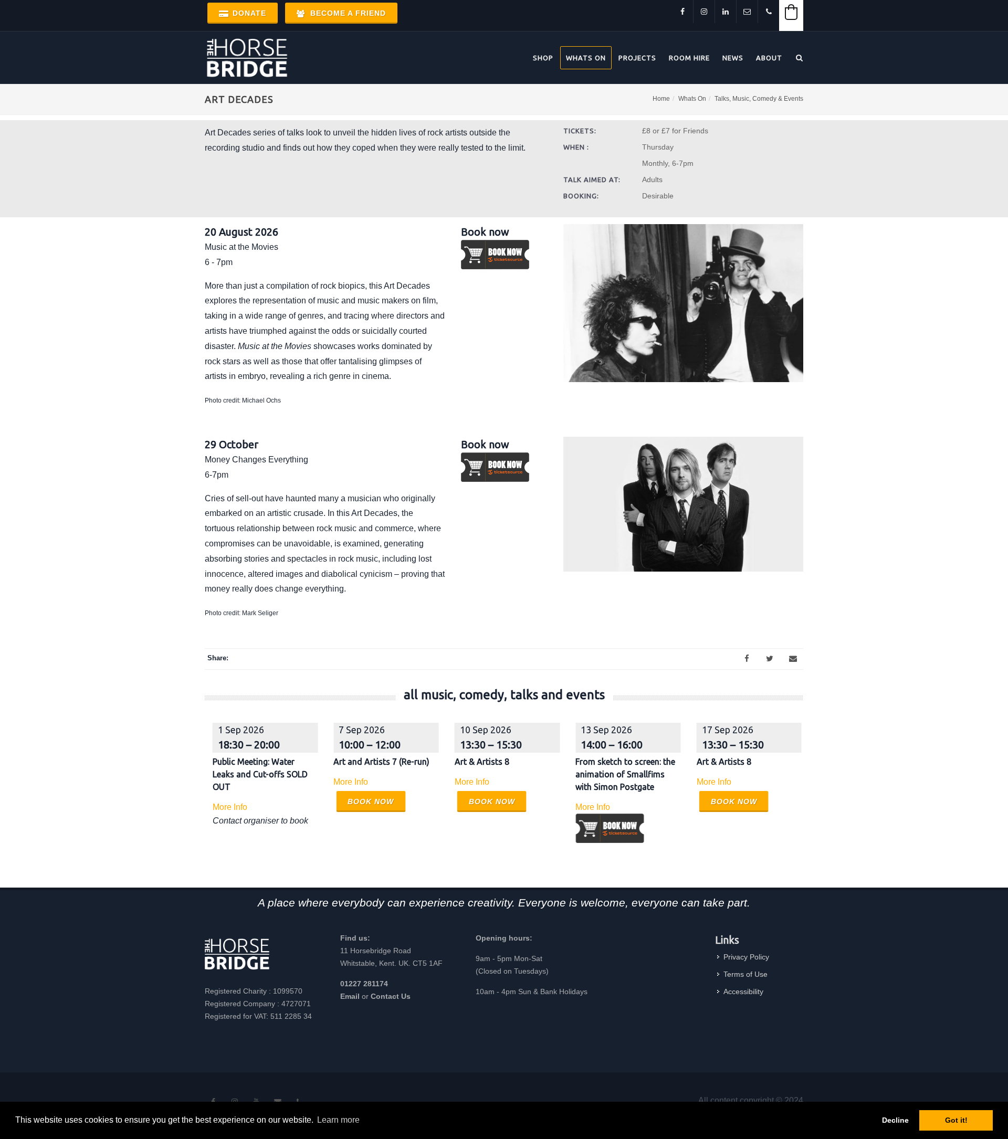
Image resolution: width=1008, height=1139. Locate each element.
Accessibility (743, 991)
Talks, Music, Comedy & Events (759, 98)
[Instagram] (704, 11)
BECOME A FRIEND (347, 13)
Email (350, 996)
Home (661, 98)
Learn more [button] (338, 1119)
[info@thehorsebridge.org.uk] (747, 11)
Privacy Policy (746, 957)
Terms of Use (745, 974)
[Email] (792, 658)
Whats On (692, 98)
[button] (791, 12)
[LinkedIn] (725, 11)
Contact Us (391, 996)
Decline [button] (895, 1120)
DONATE (248, 13)
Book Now (371, 801)
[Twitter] (769, 658)
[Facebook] (682, 11)
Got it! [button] (956, 1120)
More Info (230, 807)
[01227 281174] (768, 11)
